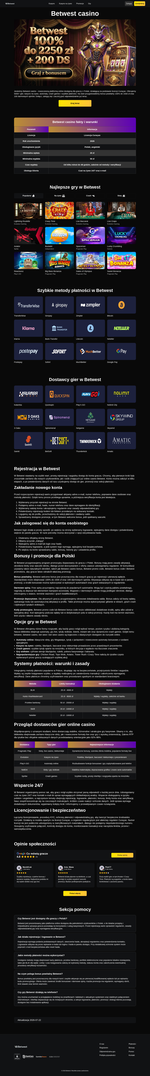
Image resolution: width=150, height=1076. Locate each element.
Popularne (27, 196)
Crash (88, 196)
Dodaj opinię (122, 855)
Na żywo (57, 196)
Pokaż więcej (75, 893)
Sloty (119, 196)
